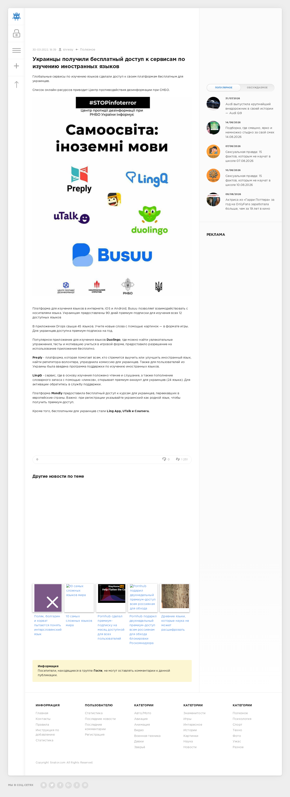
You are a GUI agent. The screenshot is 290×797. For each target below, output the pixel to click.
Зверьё (139, 747)
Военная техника (147, 736)
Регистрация (94, 734)
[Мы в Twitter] (52, 785)
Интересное (192, 725)
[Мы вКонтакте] (43, 785)
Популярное (223, 88)
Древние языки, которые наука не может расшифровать (175, 623)
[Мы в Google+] (68, 785)
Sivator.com (58, 763)
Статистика (44, 740)
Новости (190, 747)
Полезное (87, 49)
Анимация (142, 725)
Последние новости (100, 719)
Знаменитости (194, 713)
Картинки (190, 736)
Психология (242, 719)
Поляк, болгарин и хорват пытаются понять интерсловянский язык (48, 625)
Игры (187, 719)
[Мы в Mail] (85, 785)
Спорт (237, 725)
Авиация (141, 719)
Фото (237, 736)
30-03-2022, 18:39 (44, 50)
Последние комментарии (95, 727)
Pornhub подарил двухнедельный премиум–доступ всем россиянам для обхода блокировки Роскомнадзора (143, 629)
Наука (188, 741)
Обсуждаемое (257, 88)
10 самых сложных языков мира (79, 621)
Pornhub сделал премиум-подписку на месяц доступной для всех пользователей (111, 627)
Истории (190, 730)
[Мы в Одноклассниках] (76, 785)
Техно (237, 730)
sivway (68, 49)
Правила (42, 725)
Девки (139, 741)
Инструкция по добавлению (47, 732)
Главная (42, 713)
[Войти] (16, 33)
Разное (238, 747)
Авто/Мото (142, 713)
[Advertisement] (112, 28)
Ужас (237, 741)
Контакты (43, 719)
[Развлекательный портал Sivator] (16, 16)
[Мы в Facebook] (60, 785)
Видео (139, 730)
